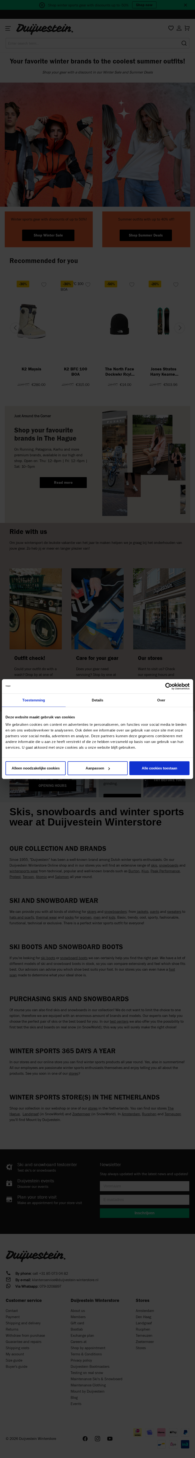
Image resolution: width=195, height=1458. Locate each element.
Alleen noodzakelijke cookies (36, 768)
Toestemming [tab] (33, 700)
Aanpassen (95, 768)
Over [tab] (161, 700)
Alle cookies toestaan (159, 768)
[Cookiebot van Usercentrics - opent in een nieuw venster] (169, 686)
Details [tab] (97, 700)
